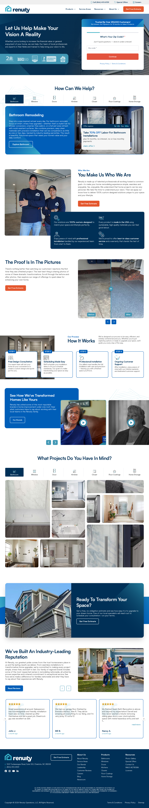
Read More (89, 724)
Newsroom (81, 780)
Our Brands (17, 420)
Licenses (128, 770)
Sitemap (141, 803)
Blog (79, 776)
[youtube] (13, 771)
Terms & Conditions (119, 63)
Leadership (81, 767)
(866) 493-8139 (13, 767)
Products (69, 9)
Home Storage (106, 776)
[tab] (14, 99)
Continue (112, 57)
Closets (104, 770)
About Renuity (82, 758)
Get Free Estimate (133, 9)
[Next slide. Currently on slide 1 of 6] (55, 442)
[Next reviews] (68, 688)
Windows (104, 761)
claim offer (88, 146)
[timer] (105, 126)
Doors (103, 764)
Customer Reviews (84, 770)
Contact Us (129, 764)
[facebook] (6, 771)
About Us (113, 9)
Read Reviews (14, 688)
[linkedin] (18, 771)
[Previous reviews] (62, 688)
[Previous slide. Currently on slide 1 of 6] (48, 442)
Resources (98, 9)
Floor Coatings (107, 774)
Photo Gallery (130, 758)
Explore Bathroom (21, 144)
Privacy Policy (105, 63)
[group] (82, 423)
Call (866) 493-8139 (101, 2)
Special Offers (122, 2)
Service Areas (85, 9)
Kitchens (104, 767)
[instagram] (10, 771)
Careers (138, 2)
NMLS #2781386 (132, 767)
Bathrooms (105, 758)
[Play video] (83, 423)
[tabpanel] (74, 523)
